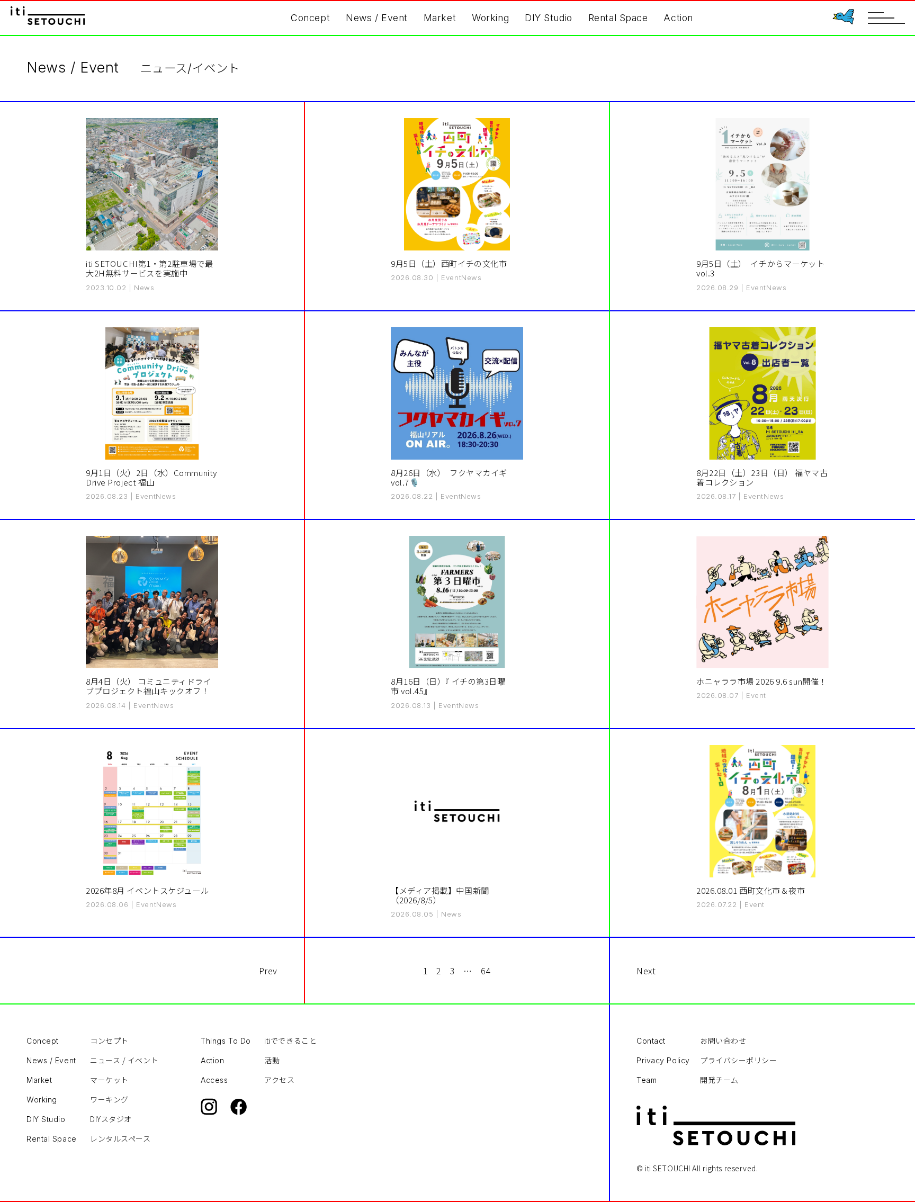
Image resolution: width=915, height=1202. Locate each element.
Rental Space (618, 17)
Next (646, 970)
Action (678, 17)
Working (490, 17)
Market (440, 17)
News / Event (377, 17)
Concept (310, 17)
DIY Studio (548, 17)
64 (486, 970)
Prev (268, 970)
